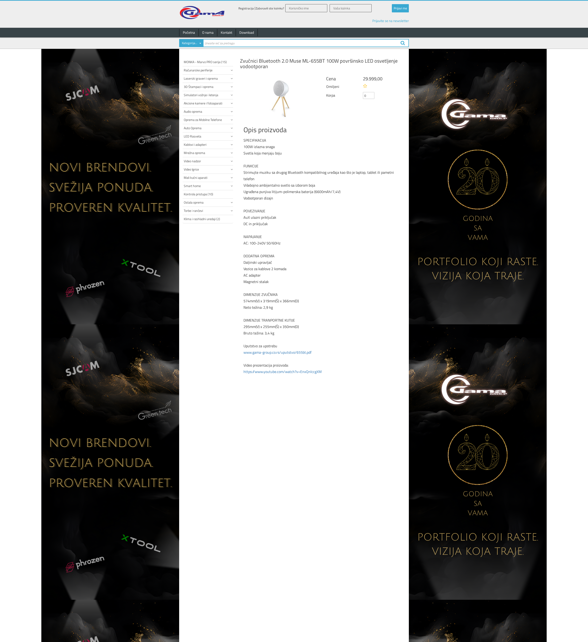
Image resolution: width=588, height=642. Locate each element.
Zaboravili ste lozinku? (270, 8)
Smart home (192, 185)
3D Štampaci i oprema (198, 86)
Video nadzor (192, 161)
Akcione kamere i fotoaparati (203, 103)
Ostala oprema (194, 202)
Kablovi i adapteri (195, 144)
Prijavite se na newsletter (390, 20)
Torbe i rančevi (193, 210)
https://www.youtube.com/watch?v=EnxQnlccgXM (282, 371)
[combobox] (191, 44)
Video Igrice (191, 169)
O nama (208, 32)
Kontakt (226, 32)
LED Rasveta (192, 136)
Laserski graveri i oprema (201, 78)
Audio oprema (193, 111)
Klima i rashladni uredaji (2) (202, 218)
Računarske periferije (198, 70)
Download (246, 32)
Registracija (246, 8)
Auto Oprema (192, 128)
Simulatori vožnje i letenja (201, 95)
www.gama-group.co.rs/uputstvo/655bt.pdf (277, 352)
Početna (189, 32)
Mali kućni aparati (195, 177)
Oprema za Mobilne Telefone (203, 119)
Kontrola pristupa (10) (198, 194)
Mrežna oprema (194, 152)
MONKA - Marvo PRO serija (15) (205, 61)
